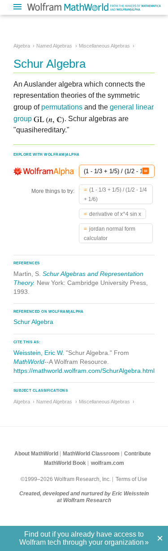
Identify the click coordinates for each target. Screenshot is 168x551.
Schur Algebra (33, 321)
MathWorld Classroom (91, 453)
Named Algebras (54, 45)
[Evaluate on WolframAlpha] (146, 171)
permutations (61, 107)
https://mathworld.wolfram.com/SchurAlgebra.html (84, 370)
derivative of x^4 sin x (115, 214)
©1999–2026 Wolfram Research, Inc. (66, 479)
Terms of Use (131, 479)
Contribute (137, 453)
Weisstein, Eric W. (38, 352)
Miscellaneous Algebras (104, 45)
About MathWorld (36, 453)
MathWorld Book (65, 463)
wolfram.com (107, 463)
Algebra (21, 45)
